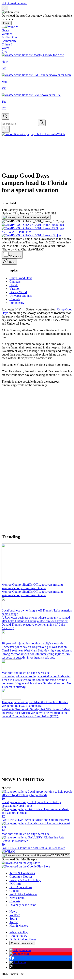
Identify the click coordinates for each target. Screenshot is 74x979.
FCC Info (15, 883)
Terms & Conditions (22, 873)
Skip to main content (14, 3)
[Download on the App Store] (21, 863)
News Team (16, 897)
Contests (14, 901)
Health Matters (18, 925)
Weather (7, 33)
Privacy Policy (18, 932)
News (5, 30)
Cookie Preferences (22, 943)
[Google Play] (26, 866)
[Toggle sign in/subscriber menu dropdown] (6, 129)
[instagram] (20, 950)
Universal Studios (20, 295)
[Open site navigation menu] (3, 27)
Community (9, 41)
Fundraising (16, 302)
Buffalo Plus (9, 37)
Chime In (7, 44)
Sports (13, 918)
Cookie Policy (18, 935)
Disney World (18, 292)
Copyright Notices (20, 876)
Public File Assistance (23, 894)
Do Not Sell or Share (22, 939)
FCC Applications (20, 887)
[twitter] (11, 967)
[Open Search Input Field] (5, 116)
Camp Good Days (20, 278)
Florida (13, 285)
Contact (14, 890)
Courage (14, 299)
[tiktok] (17, 962)
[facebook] (11, 958)
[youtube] (19, 953)
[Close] (5, 7)
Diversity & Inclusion (22, 904)
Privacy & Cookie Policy (25, 880)
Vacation (14, 288)
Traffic (13, 922)
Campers (15, 281)
